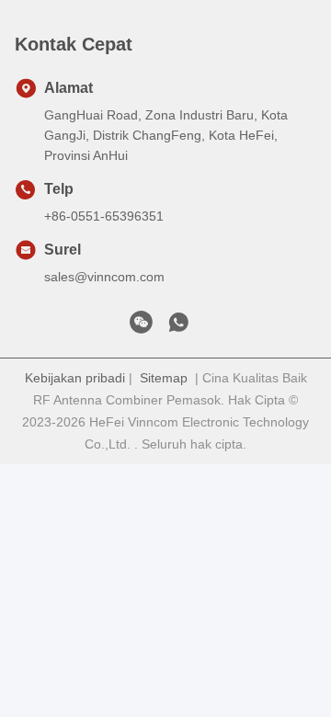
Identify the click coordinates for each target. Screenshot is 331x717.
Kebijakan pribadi (75, 377)
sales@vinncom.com (104, 276)
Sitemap (164, 377)
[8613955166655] (178, 327)
